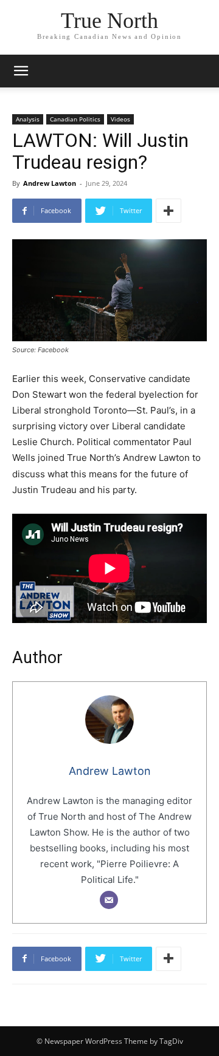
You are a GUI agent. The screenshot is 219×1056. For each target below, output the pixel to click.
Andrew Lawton (49, 183)
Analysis (28, 119)
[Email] (109, 900)
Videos (120, 119)
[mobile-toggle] (20, 71)
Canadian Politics (75, 119)
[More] (168, 211)
